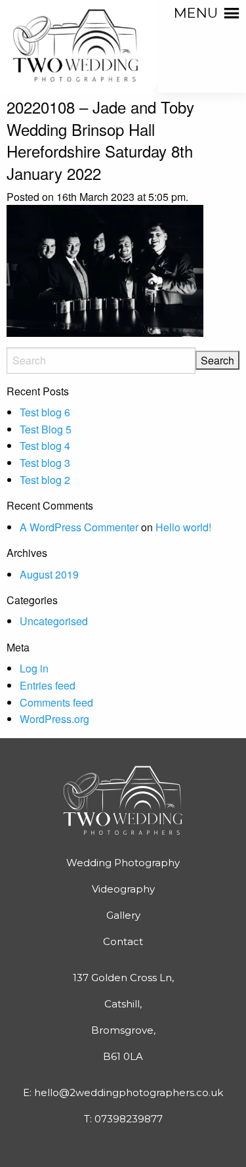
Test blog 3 (45, 462)
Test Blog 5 (46, 429)
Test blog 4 (45, 445)
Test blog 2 (45, 479)
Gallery (123, 915)
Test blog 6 (45, 412)
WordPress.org (54, 718)
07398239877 (128, 1118)
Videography (123, 889)
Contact (123, 941)
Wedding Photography (123, 862)
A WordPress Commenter (79, 527)
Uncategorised (54, 620)
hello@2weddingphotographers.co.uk (128, 1092)
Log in (34, 668)
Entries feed (47, 685)
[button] (196, 13)
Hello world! (183, 527)
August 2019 (49, 574)
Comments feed (56, 702)
